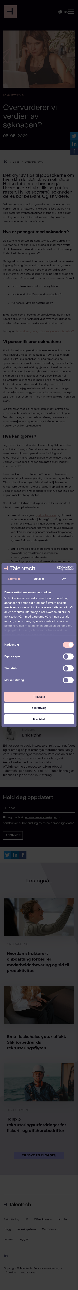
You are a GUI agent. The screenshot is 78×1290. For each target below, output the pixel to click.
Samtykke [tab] (14, 578)
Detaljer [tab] (39, 578)
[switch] (68, 656)
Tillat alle (39, 696)
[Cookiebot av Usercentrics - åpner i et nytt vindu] (57, 568)
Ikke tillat (39, 719)
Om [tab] (64, 578)
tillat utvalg (39, 708)
